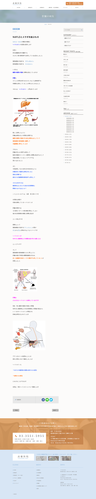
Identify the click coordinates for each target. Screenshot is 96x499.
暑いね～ (65, 54)
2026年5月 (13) (70, 124)
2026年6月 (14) (70, 122)
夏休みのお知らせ (67, 80)
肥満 (38, 488)
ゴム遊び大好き (67, 96)
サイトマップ (15, 483)
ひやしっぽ (66, 59)
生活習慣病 (39, 472)
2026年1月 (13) (70, 131)
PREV (16, 410)
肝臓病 (38, 483)
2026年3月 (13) (70, 127)
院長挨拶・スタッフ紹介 (18, 475)
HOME (45, 24)
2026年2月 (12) (70, 129)
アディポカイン (29, 61)
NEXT (54, 410)
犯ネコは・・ (66, 64)
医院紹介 (15, 472)
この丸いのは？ (67, 75)
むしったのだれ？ (67, 91)
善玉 (14, 230)
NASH (20, 41)
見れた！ (65, 101)
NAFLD (15, 41)
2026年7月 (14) (70, 120)
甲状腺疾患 (39, 480)
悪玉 (19, 230)
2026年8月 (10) (70, 118)
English (14, 480)
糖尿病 (38, 475)
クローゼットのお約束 (68, 85)
